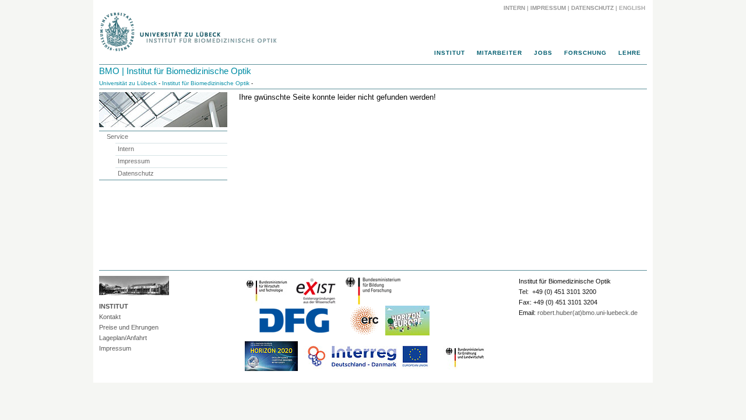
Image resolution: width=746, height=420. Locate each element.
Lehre (629, 53)
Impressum (548, 8)
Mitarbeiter (499, 53)
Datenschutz (592, 8)
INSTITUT (113, 306)
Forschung (585, 53)
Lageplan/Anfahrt (123, 337)
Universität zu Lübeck (128, 83)
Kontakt (110, 316)
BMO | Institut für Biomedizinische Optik (175, 71)
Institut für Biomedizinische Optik (205, 83)
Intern (514, 8)
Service (117, 136)
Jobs (543, 53)
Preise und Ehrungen (129, 327)
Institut (449, 53)
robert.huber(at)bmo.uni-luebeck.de (587, 312)
